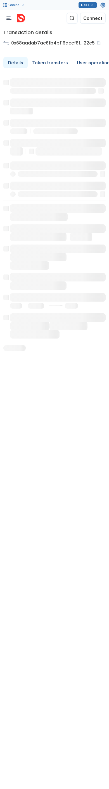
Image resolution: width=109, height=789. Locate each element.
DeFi (85, 5)
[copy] (100, 43)
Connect (92, 18)
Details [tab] (15, 62)
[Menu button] (9, 18)
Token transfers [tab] (50, 62)
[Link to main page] (21, 18)
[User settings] (103, 5)
